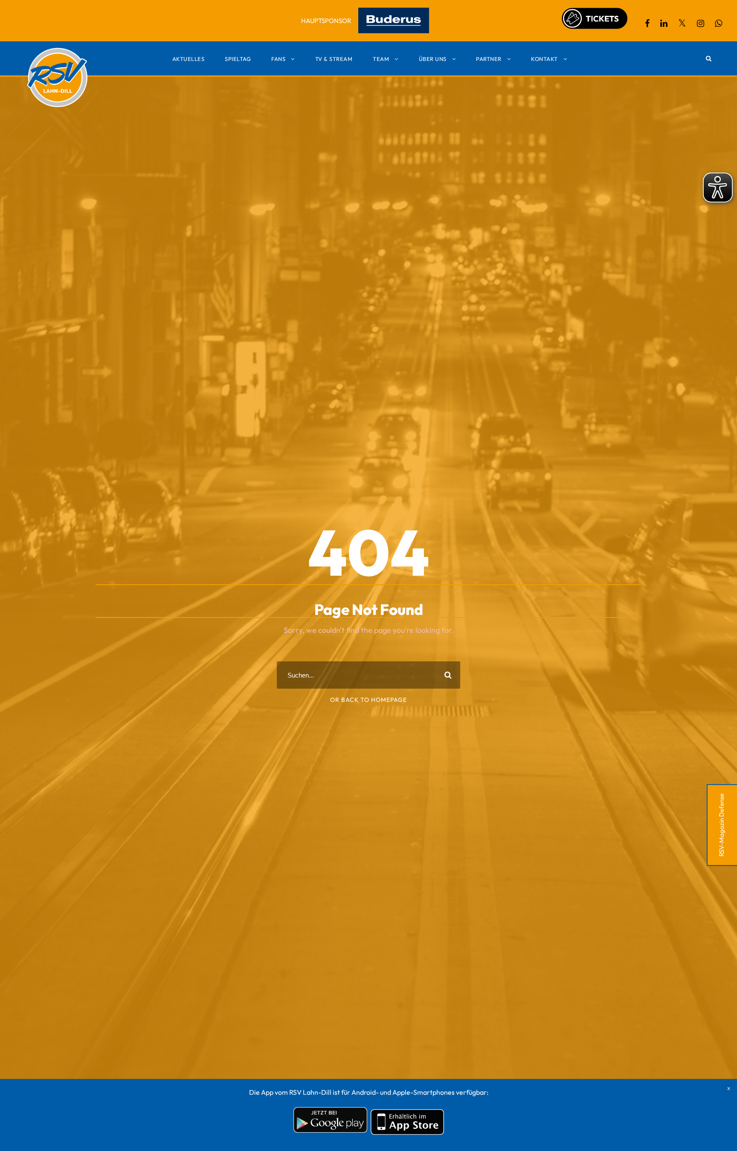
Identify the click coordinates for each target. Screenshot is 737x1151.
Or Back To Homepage (368, 700)
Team (381, 58)
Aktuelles (188, 58)
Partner (489, 58)
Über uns (433, 58)
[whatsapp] (718, 23)
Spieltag (238, 58)
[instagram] (700, 23)
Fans (278, 58)
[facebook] (647, 23)
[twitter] (682, 23)
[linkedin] (663, 23)
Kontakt (544, 58)
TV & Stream (334, 58)
